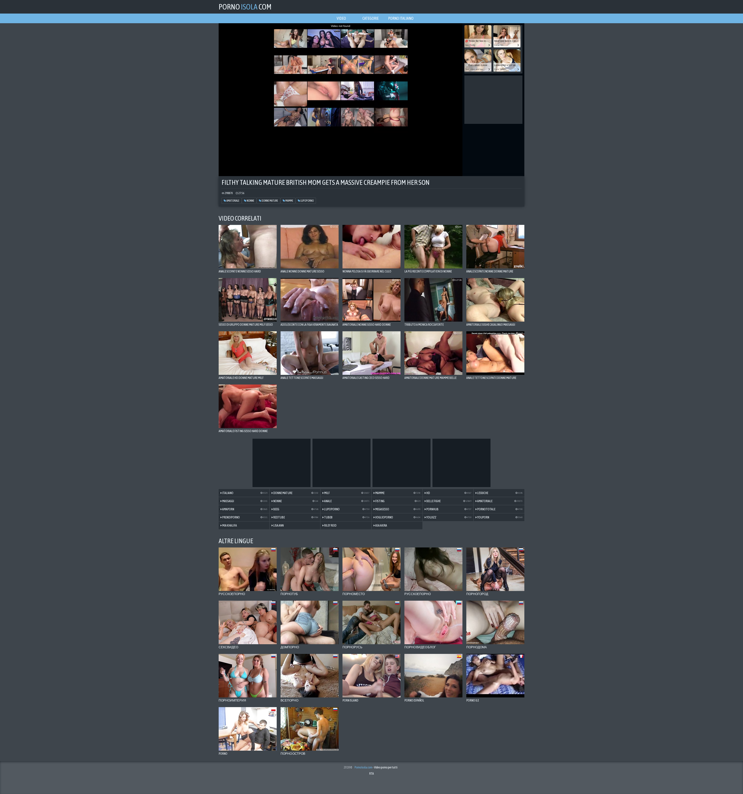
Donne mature (269, 200)
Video (341, 18)
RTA (371, 773)
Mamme (289, 200)
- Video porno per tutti (375, 767)
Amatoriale (232, 200)
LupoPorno (307, 200)
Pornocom (245, 6)
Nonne (250, 200)
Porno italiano (400, 18)
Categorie (370, 18)
